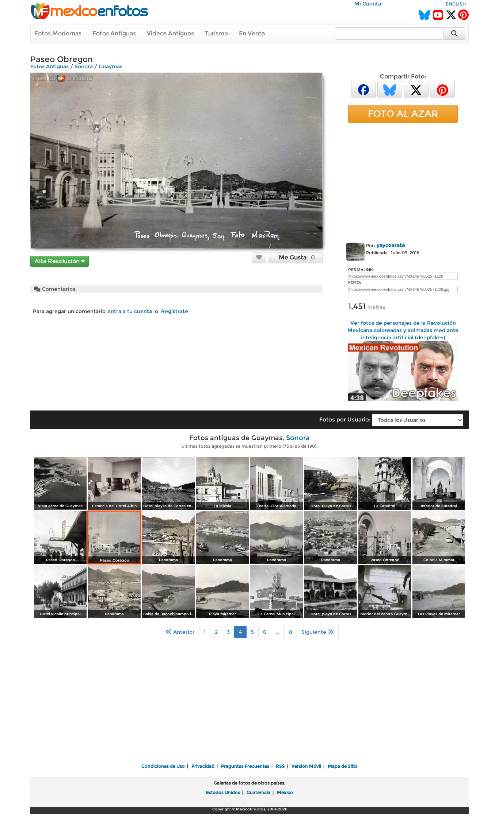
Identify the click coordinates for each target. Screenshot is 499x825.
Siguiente (314, 632)
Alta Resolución (58, 261)
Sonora (84, 66)
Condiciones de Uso (163, 766)
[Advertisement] (403, 181)
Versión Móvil (306, 766)
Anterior (183, 632)
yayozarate (391, 245)
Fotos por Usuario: (344, 419)
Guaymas (110, 66)
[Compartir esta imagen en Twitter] (416, 88)
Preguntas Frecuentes (245, 766)
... (277, 632)
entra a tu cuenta (129, 311)
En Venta (252, 33)
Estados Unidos (223, 792)
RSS (280, 766)
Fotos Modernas (57, 33)
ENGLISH (456, 4)
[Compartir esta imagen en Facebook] (363, 88)
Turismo (216, 33)
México (285, 792)
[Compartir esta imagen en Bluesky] (389, 88)
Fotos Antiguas (114, 33)
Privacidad (202, 766)
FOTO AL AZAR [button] (403, 113)
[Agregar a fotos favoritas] (259, 257)
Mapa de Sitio (343, 766)
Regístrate (174, 311)
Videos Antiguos (170, 33)
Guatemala (258, 792)
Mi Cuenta (367, 3)
